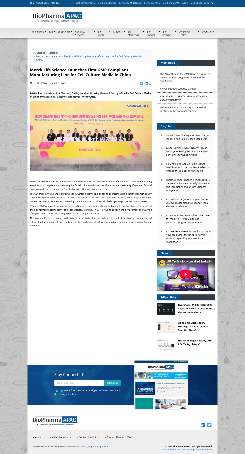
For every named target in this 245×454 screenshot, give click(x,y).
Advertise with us (61, 437)
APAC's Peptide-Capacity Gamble (178, 85)
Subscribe (112, 382)
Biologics (53, 52)
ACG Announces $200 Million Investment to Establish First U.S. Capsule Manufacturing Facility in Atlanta (188, 219)
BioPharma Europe (107, 2)
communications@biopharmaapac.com (88, 446)
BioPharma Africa (152, 2)
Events (185, 2)
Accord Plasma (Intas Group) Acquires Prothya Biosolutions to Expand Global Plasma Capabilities (187, 203)
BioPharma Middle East (130, 2)
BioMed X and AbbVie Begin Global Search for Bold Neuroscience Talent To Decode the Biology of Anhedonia (188, 167)
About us (39, 437)
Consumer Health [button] (184, 33)
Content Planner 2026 (118, 437)
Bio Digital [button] (101, 33)
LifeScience (39, 52)
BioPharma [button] (38, 31)
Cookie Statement (203, 449)
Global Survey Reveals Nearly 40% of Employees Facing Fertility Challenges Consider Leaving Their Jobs (187, 151)
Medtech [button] (118, 31)
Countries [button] (207, 31)
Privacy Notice (185, 449)
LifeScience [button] (64, 31)
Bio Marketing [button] (133, 33)
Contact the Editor (89, 437)
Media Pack (196, 2)
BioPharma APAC (171, 2)
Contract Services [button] (80, 33)
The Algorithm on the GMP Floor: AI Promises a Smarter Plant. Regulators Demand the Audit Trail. (185, 74)
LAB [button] (51, 31)
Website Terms (169, 449)
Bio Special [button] (151, 33)
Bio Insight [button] (167, 33)
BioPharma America (86, 2)
